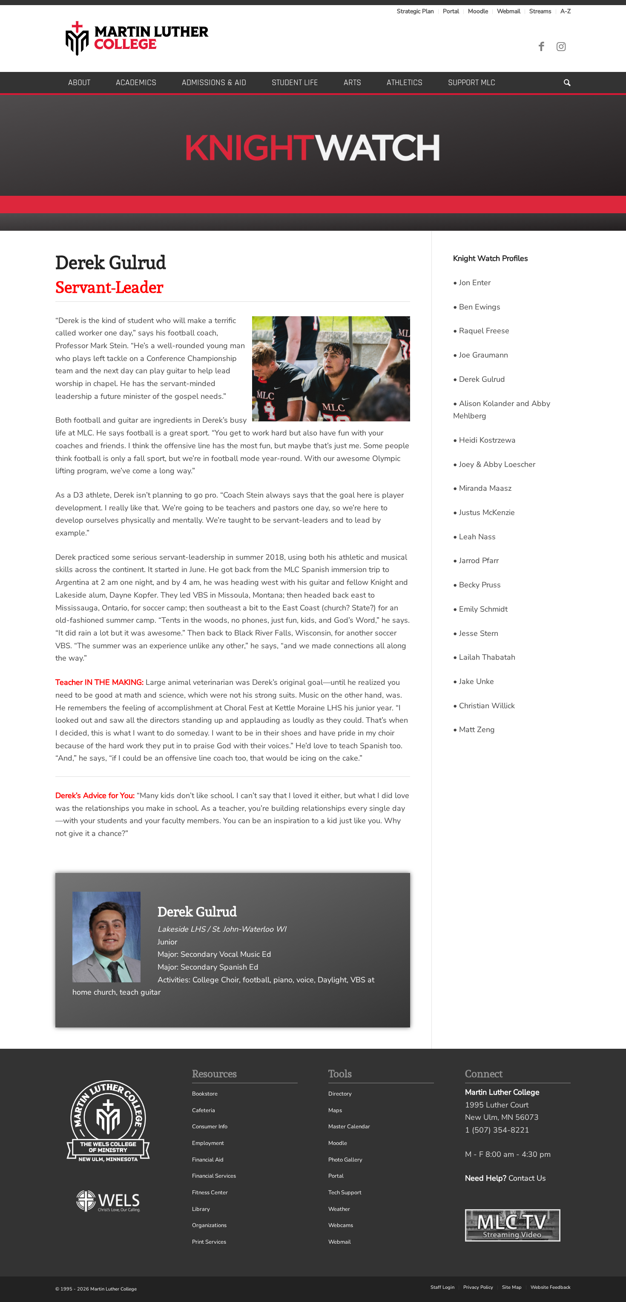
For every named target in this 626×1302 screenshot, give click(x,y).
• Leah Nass (474, 537)
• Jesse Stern (475, 633)
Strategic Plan (415, 11)
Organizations (209, 1225)
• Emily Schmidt (480, 609)
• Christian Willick (484, 706)
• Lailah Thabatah (484, 657)
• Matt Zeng (474, 729)
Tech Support (345, 1192)
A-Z (565, 11)
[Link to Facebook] (541, 46)
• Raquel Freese (481, 331)
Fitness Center (210, 1192)
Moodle (478, 11)
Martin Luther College (113, 1289)
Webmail (508, 11)
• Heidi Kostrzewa (484, 440)
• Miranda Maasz (482, 488)
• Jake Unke (473, 681)
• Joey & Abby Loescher (494, 464)
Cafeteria (203, 1110)
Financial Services (214, 1176)
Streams (540, 11)
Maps (335, 1110)
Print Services (209, 1242)
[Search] (561, 82)
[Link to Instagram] (560, 46)
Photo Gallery (345, 1160)
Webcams (340, 1225)
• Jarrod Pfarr (476, 560)
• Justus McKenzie (484, 512)
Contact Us (527, 1178)
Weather (339, 1209)
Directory (340, 1094)
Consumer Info (209, 1126)
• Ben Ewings (476, 307)
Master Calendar (349, 1126)
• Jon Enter (472, 283)
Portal (451, 11)
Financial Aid (208, 1160)
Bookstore (205, 1094)
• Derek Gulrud (479, 379)
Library (201, 1209)
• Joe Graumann (480, 355)
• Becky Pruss (477, 585)
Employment (208, 1143)
